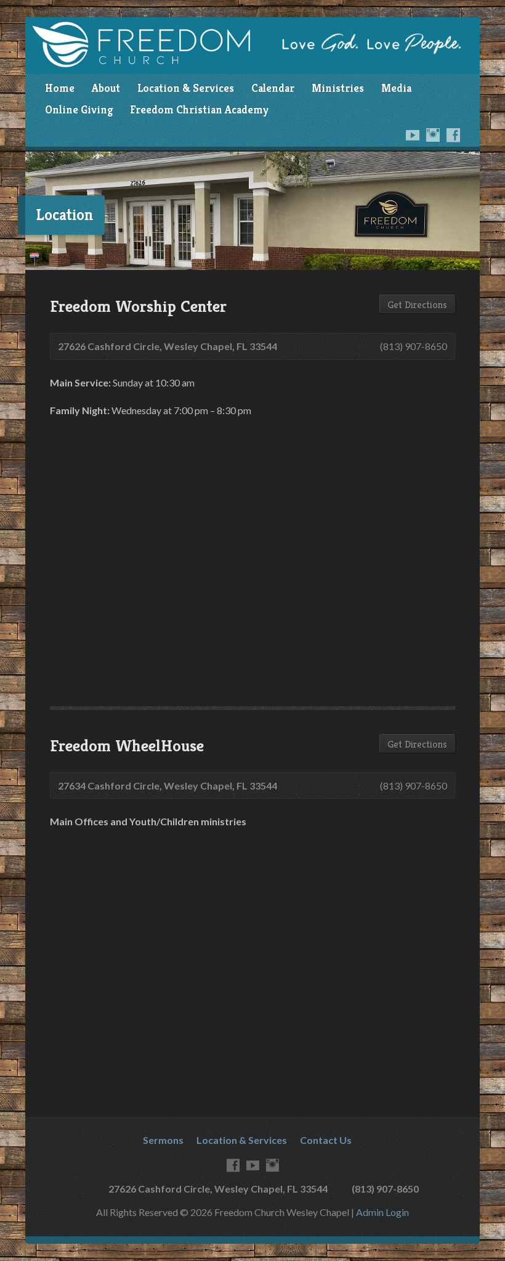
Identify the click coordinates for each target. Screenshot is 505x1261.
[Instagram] (433, 135)
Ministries (338, 88)
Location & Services (185, 88)
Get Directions (417, 304)
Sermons (163, 1140)
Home (60, 88)
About (106, 88)
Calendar (272, 88)
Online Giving (79, 109)
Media (396, 88)
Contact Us (326, 1140)
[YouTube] (412, 135)
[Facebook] (453, 135)
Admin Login (382, 1212)
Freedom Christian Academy (199, 109)
